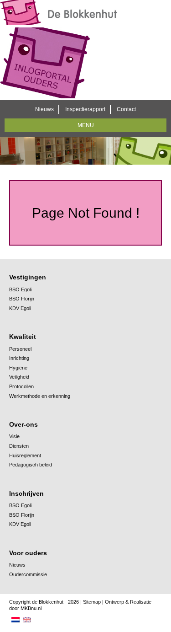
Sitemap (92, 602)
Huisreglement (25, 455)
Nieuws (44, 109)
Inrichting (19, 358)
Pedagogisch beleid (30, 464)
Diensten (19, 446)
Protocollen (21, 386)
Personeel (20, 349)
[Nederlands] (16, 619)
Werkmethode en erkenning (39, 396)
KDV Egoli (20, 308)
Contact (126, 109)
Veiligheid (19, 377)
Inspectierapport (85, 109)
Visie (14, 436)
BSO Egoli (20, 289)
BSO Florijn (21, 298)
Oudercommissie (28, 574)
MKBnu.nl (31, 608)
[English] (27, 619)
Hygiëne (18, 367)
